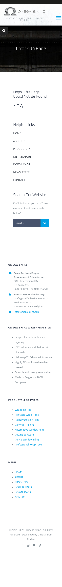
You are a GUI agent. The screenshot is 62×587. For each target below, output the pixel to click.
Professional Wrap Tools (28, 444)
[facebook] (22, 545)
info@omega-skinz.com (27, 311)
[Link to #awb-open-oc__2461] (4, 31)
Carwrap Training (24, 424)
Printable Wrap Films (27, 414)
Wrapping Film (23, 409)
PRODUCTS (21, 482)
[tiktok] (40, 545)
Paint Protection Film (27, 419)
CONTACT (20, 497)
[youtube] (34, 545)
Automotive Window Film (29, 429)
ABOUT (19, 477)
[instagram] (28, 545)
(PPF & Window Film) (27, 439)
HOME (18, 472)
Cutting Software (24, 434)
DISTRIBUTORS (23, 487)
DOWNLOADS (23, 492)
